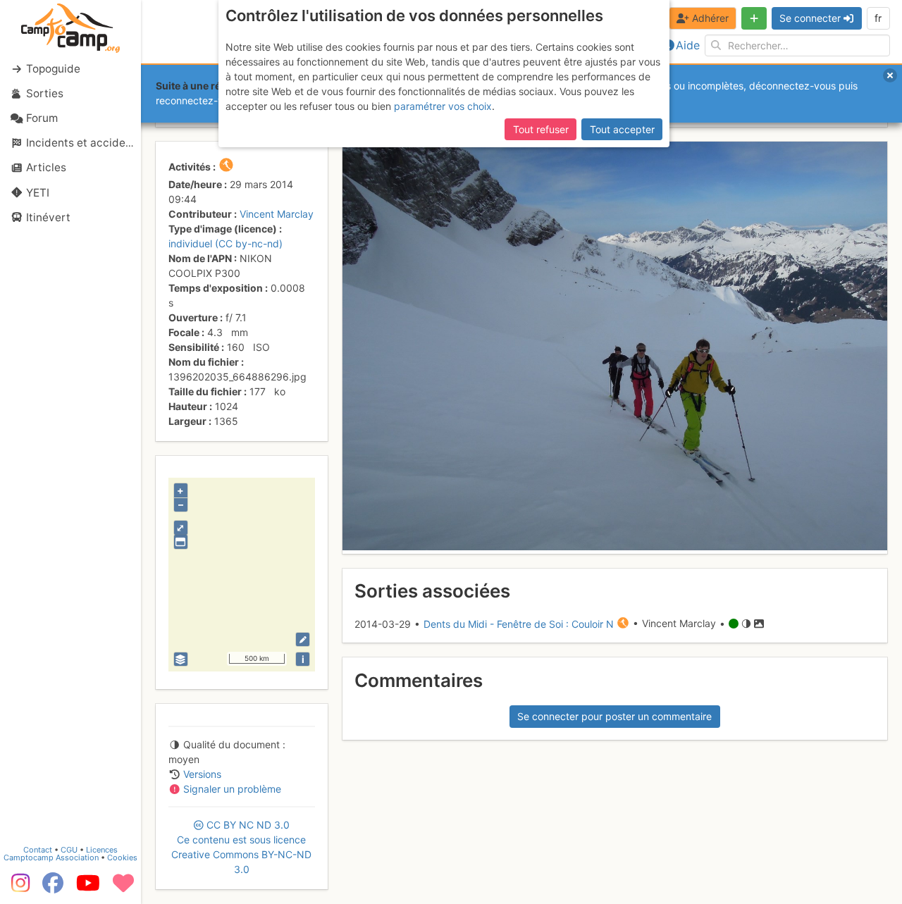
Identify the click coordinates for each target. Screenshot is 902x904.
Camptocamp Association (51, 857)
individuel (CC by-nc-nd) (225, 243)
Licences (102, 850)
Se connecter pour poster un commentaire (614, 716)
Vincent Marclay (277, 214)
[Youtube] (88, 888)
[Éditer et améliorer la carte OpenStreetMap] (302, 639)
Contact (37, 850)
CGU (69, 850)
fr (878, 18)
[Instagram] (18, 888)
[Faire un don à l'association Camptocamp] (123, 888)
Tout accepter (622, 129)
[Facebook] (52, 888)
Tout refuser (541, 129)
